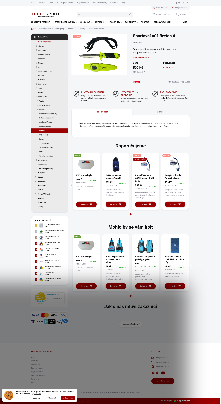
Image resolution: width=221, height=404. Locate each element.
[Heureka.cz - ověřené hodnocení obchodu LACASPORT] (50, 298)
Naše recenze (115, 392)
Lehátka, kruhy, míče (46, 147)
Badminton (42, 50)
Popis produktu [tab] (102, 112)
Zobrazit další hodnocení (130, 324)
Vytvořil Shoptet (166, 401)
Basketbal (41, 59)
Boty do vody (43, 135)
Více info (37, 394)
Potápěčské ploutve (46, 122)
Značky (40, 207)
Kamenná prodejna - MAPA (130, 392)
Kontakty (42, 3)
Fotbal (40, 67)
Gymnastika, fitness (45, 71)
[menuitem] (41, 22)
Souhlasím (69, 398)
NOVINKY (41, 198)
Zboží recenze (104, 392)
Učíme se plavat (44, 105)
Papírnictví (42, 185)
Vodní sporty (42, 97)
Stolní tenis (42, 84)
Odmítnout (51, 398)
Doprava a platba (67, 3)
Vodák (41, 152)
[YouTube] (163, 372)
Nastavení (36, 398)
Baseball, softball (44, 54)
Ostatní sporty (43, 164)
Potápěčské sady (45, 126)
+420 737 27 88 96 (162, 362)
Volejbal (41, 92)
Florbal (40, 63)
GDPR (83, 392)
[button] (130, 214)
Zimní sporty (42, 160)
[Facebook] (153, 372)
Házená (41, 76)
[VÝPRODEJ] (175, 164)
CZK (183, 3)
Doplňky (42, 130)
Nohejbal (41, 80)
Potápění (42, 109)
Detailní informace (140, 57)
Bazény (41, 139)
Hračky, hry (42, 181)
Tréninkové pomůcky (46, 156)
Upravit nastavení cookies (81, 401)
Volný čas (41, 173)
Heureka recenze (92, 392)
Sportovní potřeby (44, 42)
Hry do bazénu (44, 143)
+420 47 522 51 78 (162, 367)
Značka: (137, 42)
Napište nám (53, 3)
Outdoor (41, 177)
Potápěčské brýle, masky (48, 114)
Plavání (41, 101)
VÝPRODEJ (42, 202)
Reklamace (114, 3)
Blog (123, 3)
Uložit (137, 82)
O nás (33, 3)
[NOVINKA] (86, 164)
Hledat (130, 14)
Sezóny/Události (44, 194)
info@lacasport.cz (162, 357)
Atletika (41, 46)
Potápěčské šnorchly (46, 118)
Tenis (40, 88)
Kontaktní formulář (163, 381)
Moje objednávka (83, 3)
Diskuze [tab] (160, 112)
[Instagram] (157, 372)
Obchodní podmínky (100, 3)
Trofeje (40, 190)
